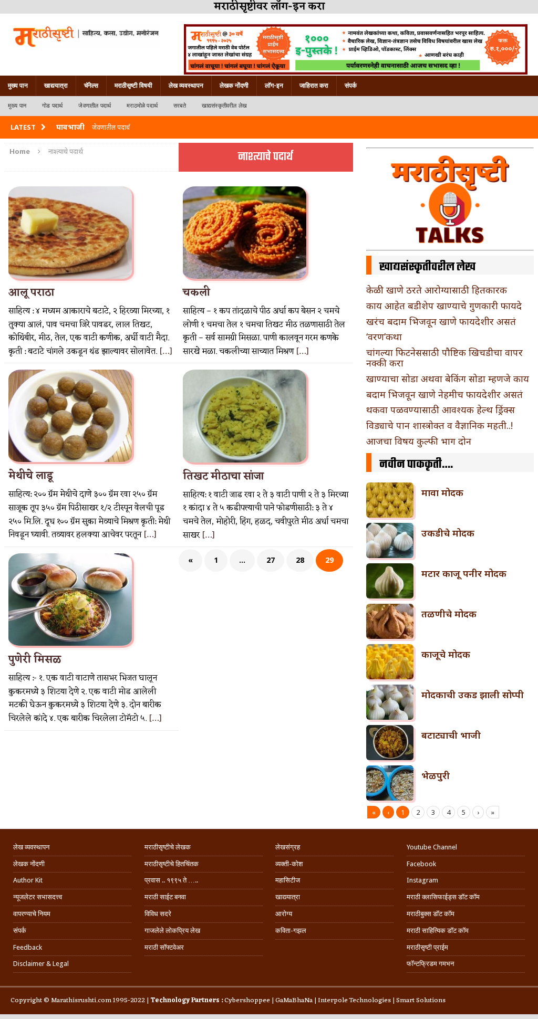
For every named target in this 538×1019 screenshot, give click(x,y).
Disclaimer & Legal (41, 964)
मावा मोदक (442, 492)
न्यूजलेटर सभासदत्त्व (37, 897)
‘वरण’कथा (384, 336)
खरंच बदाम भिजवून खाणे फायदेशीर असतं (441, 321)
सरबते (179, 105)
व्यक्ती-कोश (289, 864)
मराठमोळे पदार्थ (142, 105)
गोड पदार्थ (52, 105)
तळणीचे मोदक (449, 613)
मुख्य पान (18, 85)
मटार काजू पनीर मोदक (463, 573)
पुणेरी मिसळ (34, 659)
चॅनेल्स (91, 85)
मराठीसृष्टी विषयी (133, 85)
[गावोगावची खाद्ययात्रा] (85, 36)
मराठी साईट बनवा (165, 897)
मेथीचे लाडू (30, 476)
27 (270, 560)
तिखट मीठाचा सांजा (223, 476)
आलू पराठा (31, 292)
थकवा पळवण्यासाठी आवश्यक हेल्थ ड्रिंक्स (440, 409)
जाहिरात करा (313, 85)
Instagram (422, 880)
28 (300, 560)
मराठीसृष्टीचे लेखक (167, 847)
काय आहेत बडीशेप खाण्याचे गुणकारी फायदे (444, 305)
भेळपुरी (435, 775)
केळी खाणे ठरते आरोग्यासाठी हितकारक (436, 289)
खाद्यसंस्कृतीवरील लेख (224, 105)
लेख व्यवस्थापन (186, 85)
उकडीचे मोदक (447, 533)
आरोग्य (283, 914)
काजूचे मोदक (445, 654)
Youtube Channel (432, 847)
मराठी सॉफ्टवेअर (164, 947)
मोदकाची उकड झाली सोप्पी (472, 694)
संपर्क (351, 85)
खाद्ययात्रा (56, 85)
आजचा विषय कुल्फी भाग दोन (418, 441)
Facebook (421, 864)
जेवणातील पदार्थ (94, 105)
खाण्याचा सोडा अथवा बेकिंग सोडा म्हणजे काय (447, 378)
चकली (196, 292)
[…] (165, 351)
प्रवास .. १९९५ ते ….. (171, 880)
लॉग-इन (274, 85)
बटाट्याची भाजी (451, 735)
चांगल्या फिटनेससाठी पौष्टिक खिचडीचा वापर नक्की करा (444, 357)
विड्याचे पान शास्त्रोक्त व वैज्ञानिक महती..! (439, 425)
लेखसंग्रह (287, 847)
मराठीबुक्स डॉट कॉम (430, 914)
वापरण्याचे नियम (31, 914)
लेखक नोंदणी (234, 85)
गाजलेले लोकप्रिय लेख (172, 930)
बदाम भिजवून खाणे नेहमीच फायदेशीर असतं (444, 394)
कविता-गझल (290, 930)
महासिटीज (287, 880)
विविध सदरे (157, 914)
